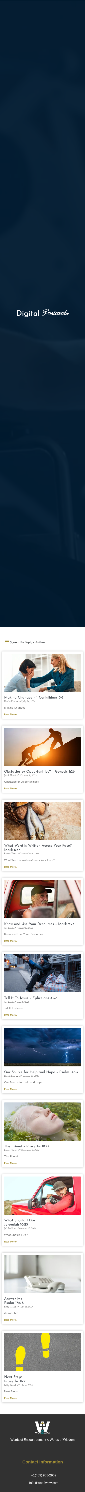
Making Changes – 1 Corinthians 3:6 (33, 698)
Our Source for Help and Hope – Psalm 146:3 (41, 1072)
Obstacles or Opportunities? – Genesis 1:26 (39, 772)
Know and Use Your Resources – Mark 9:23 (39, 924)
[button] (42, 641)
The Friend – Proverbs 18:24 (26, 1146)
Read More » (10, 714)
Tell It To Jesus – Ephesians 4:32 (30, 998)
